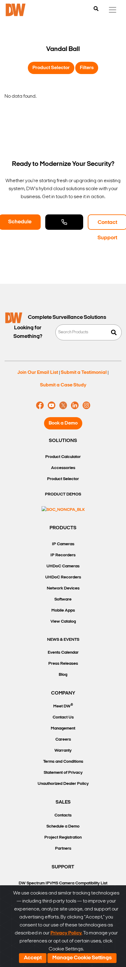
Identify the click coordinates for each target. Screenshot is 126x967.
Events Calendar (63, 652)
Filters (87, 67)
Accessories (63, 468)
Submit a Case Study (63, 385)
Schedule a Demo (63, 826)
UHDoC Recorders (63, 577)
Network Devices (63, 588)
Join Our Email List (37, 372)
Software (63, 599)
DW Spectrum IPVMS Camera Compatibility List (63, 883)
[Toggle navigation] (112, 10)
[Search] (96, 9)
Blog (63, 674)
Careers (63, 739)
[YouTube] (51, 405)
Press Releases (63, 663)
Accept (33, 958)
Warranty (63, 750)
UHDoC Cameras (63, 566)
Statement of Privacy (63, 772)
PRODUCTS (63, 528)
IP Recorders (63, 555)
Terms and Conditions (63, 761)
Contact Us (63, 717)
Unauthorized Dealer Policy (63, 783)
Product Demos (63, 494)
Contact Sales (64, 222)
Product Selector (51, 67)
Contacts (63, 815)
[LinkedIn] (75, 405)
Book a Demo (63, 423)
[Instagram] (86, 405)
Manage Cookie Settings (82, 958)
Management (63, 728)
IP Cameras (63, 544)
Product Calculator (63, 457)
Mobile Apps (63, 610)
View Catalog (63, 621)
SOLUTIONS (63, 440)
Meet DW (63, 705)
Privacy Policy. (66, 933)
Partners (63, 848)
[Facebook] (40, 405)
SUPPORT (63, 867)
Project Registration (63, 837)
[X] (63, 405)
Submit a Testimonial (84, 372)
